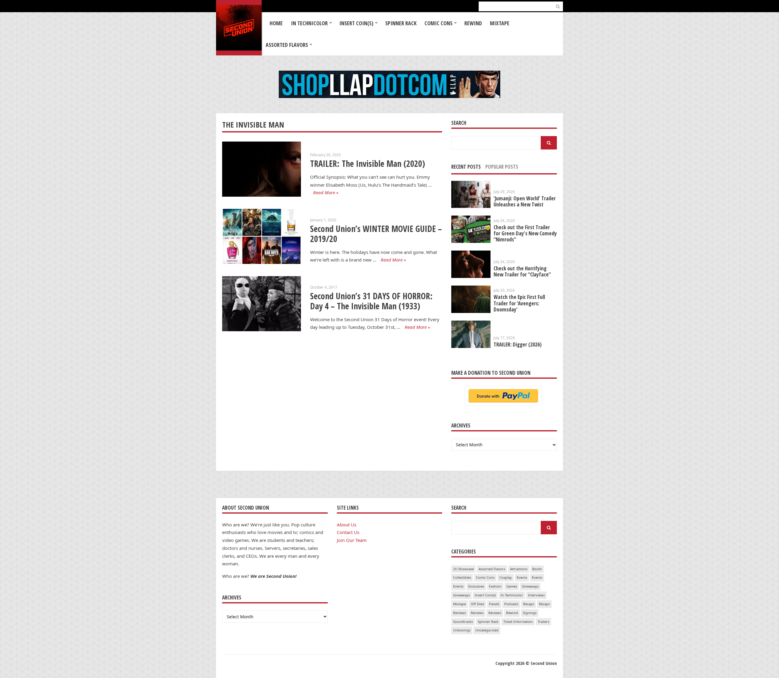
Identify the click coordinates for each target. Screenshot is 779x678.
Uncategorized (486, 630)
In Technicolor (309, 23)
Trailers (543, 621)
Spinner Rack (401, 23)
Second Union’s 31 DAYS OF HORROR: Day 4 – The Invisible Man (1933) (371, 301)
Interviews (536, 595)
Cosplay (505, 577)
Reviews (459, 612)
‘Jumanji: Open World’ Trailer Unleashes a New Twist (525, 201)
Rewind (473, 23)
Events (522, 577)
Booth (537, 569)
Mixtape (499, 23)
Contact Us (348, 532)
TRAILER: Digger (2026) (518, 344)
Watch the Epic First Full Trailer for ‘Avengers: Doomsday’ (519, 303)
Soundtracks (463, 621)
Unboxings (461, 630)
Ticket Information (518, 621)
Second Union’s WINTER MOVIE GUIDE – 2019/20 (376, 233)
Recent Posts (466, 166)
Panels (494, 604)
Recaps (528, 604)
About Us (346, 525)
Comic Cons (438, 23)
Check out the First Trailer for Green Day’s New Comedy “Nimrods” (525, 233)
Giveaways (530, 586)
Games (511, 586)
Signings (529, 612)
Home (276, 23)
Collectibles (462, 577)
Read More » (325, 192)
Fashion (495, 586)
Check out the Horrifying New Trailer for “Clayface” (522, 271)
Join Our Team (352, 540)
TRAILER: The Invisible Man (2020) (367, 163)
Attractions (518, 569)
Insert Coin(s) (356, 23)
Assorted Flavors (287, 44)
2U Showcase (463, 569)
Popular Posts (501, 166)
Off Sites (477, 604)
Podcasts (511, 604)
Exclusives (476, 586)
